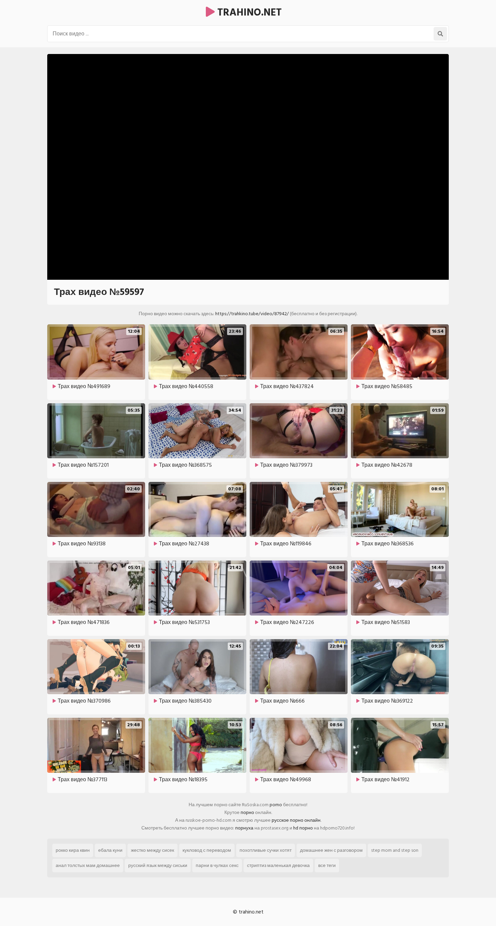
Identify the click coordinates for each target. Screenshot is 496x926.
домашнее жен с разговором (331, 850)
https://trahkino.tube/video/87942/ (252, 314)
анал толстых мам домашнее (88, 865)
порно (247, 812)
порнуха (244, 828)
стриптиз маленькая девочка (278, 865)
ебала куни (110, 850)
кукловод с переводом (207, 850)
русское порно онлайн (296, 820)
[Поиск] (440, 33)
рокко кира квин (73, 850)
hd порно (303, 828)
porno (276, 805)
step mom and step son (394, 850)
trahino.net (248, 12)
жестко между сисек (152, 850)
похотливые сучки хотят (266, 850)
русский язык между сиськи (157, 865)
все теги (327, 865)
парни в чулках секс (217, 865)
